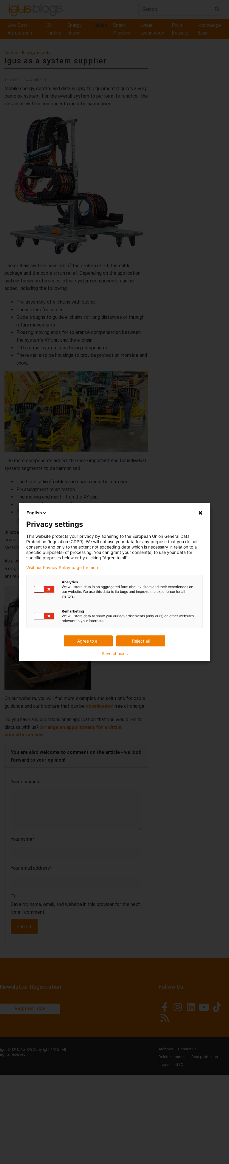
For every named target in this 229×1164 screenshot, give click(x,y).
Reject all (141, 640)
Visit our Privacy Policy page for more (62, 567)
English (34, 512)
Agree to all (88, 640)
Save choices (115, 653)
